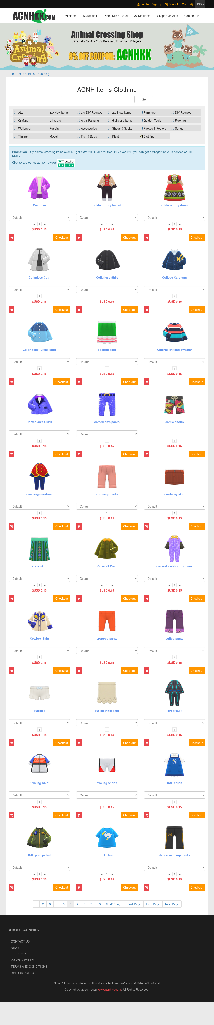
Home (72, 16)
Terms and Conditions (29, 966)
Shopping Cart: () (180, 4)
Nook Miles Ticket (116, 16)
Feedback (18, 954)
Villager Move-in (167, 16)
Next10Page (114, 904)
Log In (144, 4)
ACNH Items (142, 16)
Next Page (172, 904)
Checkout (61, 237)
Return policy (22, 973)
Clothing (43, 74)
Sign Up (157, 4)
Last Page (134, 904)
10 (99, 904)
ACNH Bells (90, 16)
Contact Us (191, 16)
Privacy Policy (23, 960)
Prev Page (153, 904)
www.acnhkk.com (109, 989)
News (15, 947)
